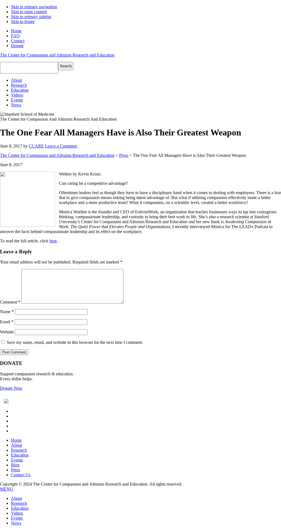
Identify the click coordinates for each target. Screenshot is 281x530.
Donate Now (11, 388)
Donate (17, 45)
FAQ (15, 35)
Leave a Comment (61, 146)
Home (16, 31)
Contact (17, 40)
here (53, 241)
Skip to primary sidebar (31, 16)
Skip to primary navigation (34, 6)
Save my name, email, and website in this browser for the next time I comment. (75, 342)
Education (20, 455)
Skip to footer (23, 21)
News (16, 523)
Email (6, 321)
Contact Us (20, 474)
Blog (15, 465)
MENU (6, 489)
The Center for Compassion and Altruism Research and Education (57, 55)
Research (19, 450)
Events (17, 460)
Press (123, 155)
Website (7, 332)
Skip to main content (29, 11)
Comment (10, 302)
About (16, 445)
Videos (17, 513)
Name (7, 311)
